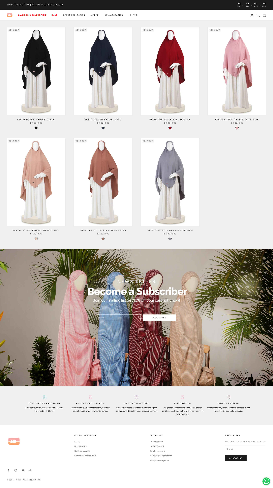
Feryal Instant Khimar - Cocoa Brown (103, 230)
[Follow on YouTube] (23, 470)
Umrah (95, 15)
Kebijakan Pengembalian (161, 455)
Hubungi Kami (80, 446)
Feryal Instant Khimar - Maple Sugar (36, 230)
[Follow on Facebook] (8, 470)
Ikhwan (133, 15)
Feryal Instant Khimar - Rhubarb (170, 119)
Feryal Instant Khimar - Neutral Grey (170, 230)
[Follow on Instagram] (15, 470)
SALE (55, 15)
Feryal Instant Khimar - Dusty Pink (236, 119)
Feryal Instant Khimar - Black (36, 119)
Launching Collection (32, 15)
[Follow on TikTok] (30, 470)
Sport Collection (74, 15)
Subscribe (159, 317)
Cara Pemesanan (82, 451)
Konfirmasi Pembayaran (85, 455)
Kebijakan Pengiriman (159, 460)
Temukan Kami (157, 446)
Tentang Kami (156, 441)
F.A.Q (76, 441)
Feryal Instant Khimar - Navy (103, 119)
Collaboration (114, 15)
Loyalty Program (157, 451)
